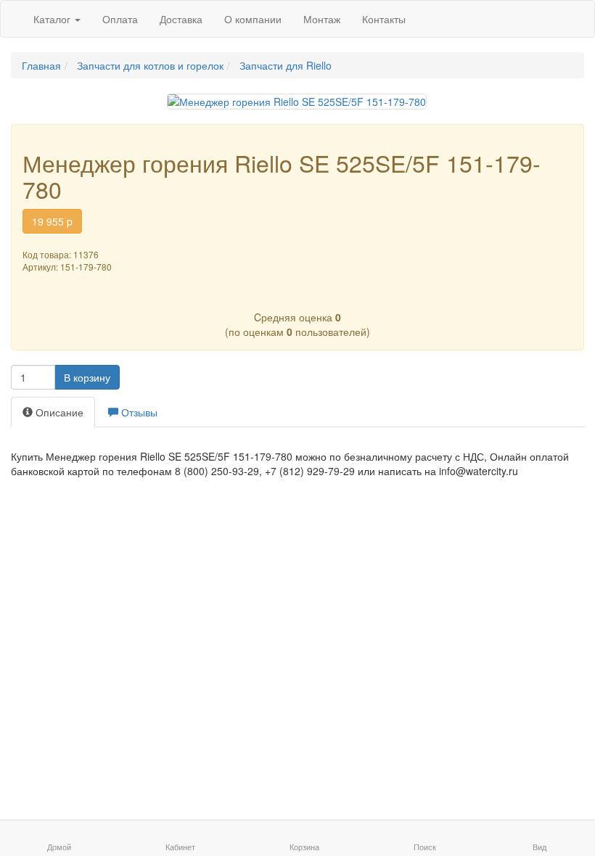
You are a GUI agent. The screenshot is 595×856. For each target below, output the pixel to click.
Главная (41, 65)
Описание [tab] (58, 412)
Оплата (120, 19)
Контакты (384, 19)
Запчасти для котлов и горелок (150, 65)
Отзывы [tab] (137, 412)
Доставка (181, 19)
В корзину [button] (87, 377)
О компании (253, 19)
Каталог (53, 19)
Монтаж (321, 19)
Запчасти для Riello (285, 65)
